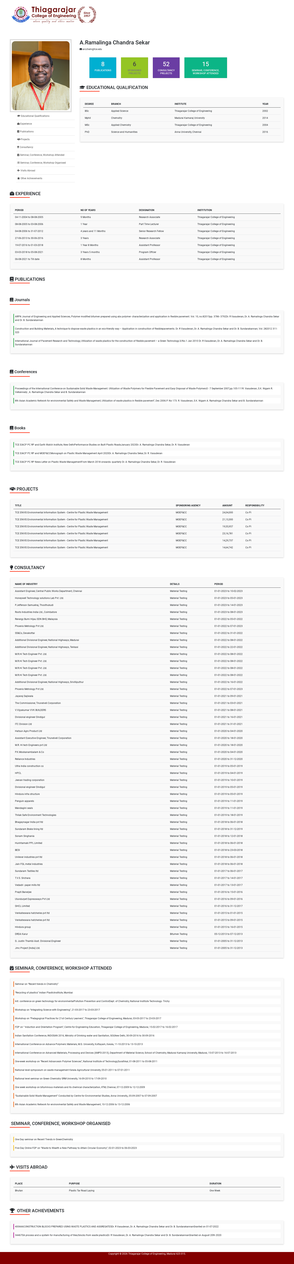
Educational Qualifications (34, 116)
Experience (26, 123)
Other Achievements (31, 178)
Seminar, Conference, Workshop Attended (41, 155)
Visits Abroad (27, 170)
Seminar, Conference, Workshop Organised (43, 162)
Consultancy (26, 147)
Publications (26, 131)
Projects (25, 139)
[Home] (54, 14)
